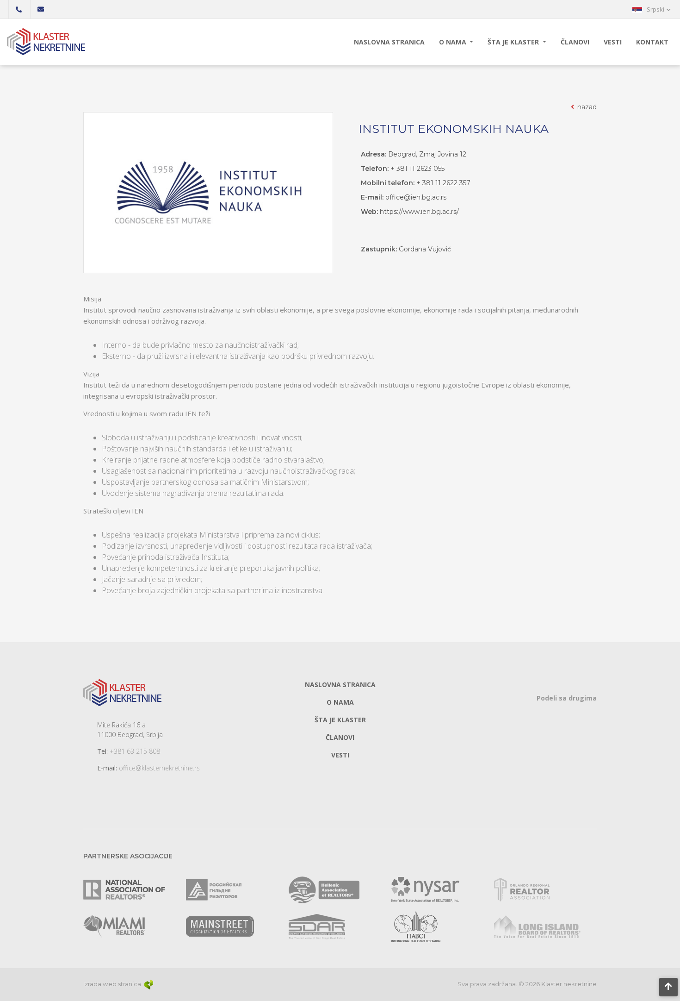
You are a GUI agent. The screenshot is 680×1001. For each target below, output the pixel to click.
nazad (586, 107)
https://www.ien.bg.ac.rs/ (419, 211)
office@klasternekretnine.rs (159, 767)
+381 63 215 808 (135, 751)
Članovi (575, 42)
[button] (651, 9)
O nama (453, 42)
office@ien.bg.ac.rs (415, 197)
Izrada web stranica (112, 984)
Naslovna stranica (389, 42)
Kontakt (652, 42)
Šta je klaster (514, 42)
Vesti (613, 42)
